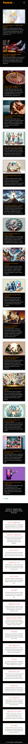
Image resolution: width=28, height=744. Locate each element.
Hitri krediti (14, 632)
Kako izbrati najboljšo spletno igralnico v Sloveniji (12, 55)
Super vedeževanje (14, 645)
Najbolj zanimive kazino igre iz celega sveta (13, 483)
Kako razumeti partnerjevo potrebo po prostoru (11, 357)
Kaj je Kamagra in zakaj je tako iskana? (13, 26)
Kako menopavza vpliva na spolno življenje (12, 234)
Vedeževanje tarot (14, 672)
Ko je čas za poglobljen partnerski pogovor (11, 326)
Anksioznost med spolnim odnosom (11, 264)
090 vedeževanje (14, 698)
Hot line (14, 659)
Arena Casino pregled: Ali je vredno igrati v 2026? (12, 86)
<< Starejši (5, 498)
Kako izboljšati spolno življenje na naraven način (13, 116)
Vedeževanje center (14, 604)
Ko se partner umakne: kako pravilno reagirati (12, 420)
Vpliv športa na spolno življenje (13, 147)
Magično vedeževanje (14, 535)
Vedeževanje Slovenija (14, 711)
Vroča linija (14, 576)
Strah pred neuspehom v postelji (13, 205)
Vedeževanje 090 (14, 562)
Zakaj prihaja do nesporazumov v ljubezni (13, 389)
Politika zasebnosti (18, 742)
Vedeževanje (14, 685)
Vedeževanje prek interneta (14, 618)
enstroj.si (12, 742)
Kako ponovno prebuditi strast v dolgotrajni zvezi (13, 451)
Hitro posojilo (14, 550)
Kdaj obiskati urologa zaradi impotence (12, 295)
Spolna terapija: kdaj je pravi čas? (12, 176)
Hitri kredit (14, 590)
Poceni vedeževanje (14, 522)
